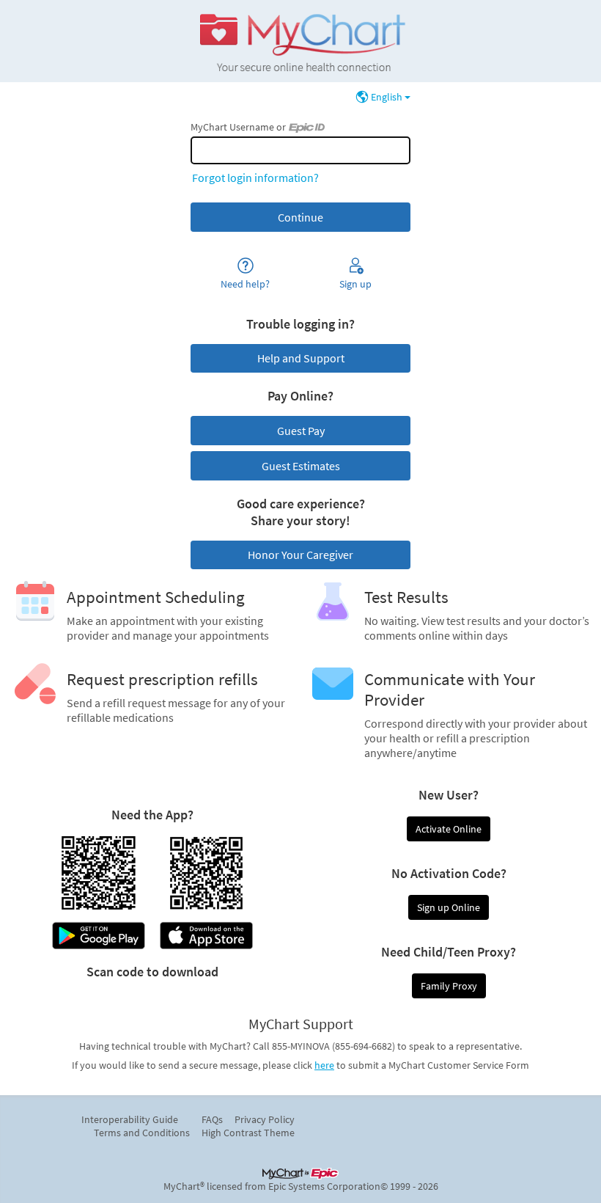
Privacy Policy (265, 1119)
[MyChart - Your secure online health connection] (300, 41)
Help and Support (300, 358)
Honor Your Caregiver (300, 554)
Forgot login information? (255, 177)
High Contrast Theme (248, 1132)
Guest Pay (301, 430)
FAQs (212, 1119)
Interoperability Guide (129, 1119)
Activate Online (449, 828)
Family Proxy (449, 985)
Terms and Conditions (142, 1132)
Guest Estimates (301, 465)
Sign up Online (448, 907)
